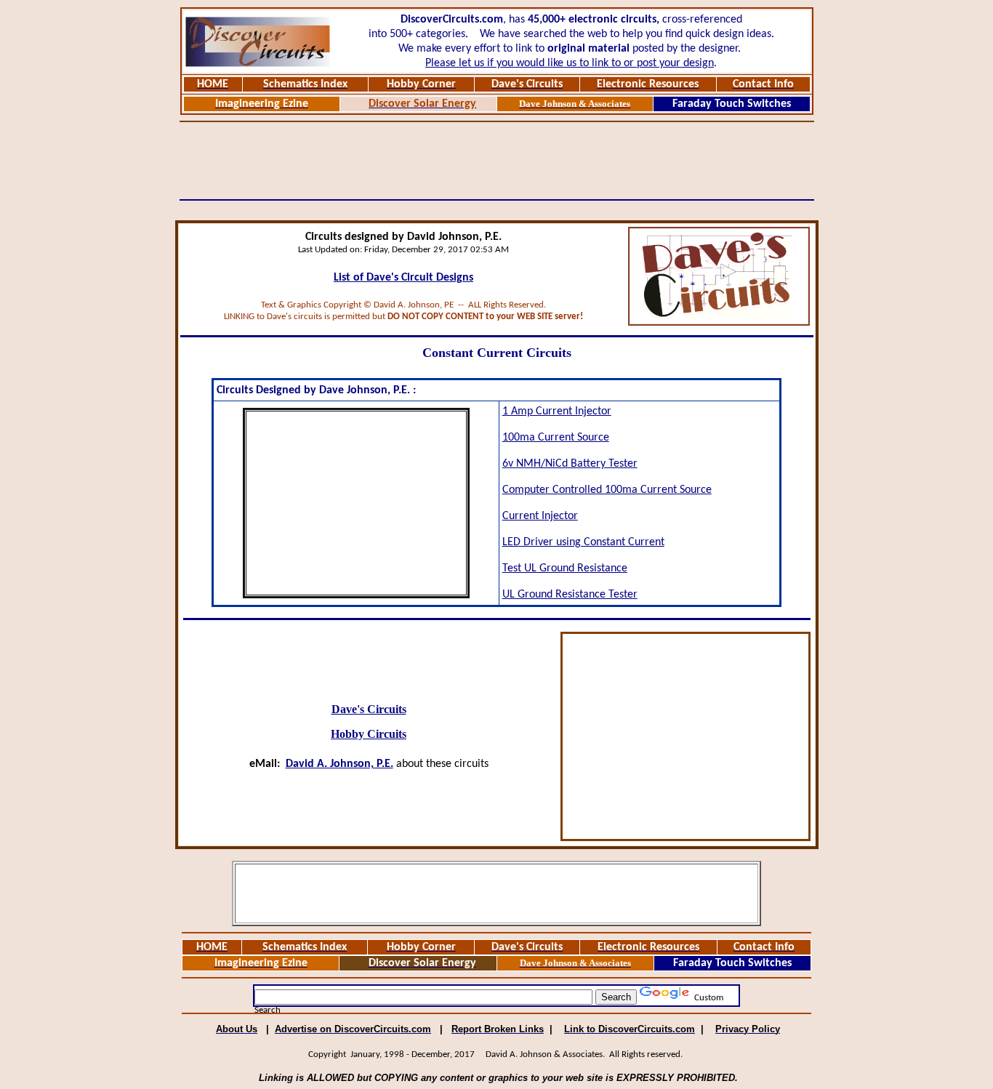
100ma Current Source (555, 437)
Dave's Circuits (368, 709)
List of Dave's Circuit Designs (403, 278)
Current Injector (540, 516)
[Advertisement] (496, 160)
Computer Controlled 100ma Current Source (607, 490)
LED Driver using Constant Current (583, 542)
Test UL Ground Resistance (564, 568)
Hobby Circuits (368, 734)
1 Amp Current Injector (556, 411)
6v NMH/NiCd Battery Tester (570, 464)
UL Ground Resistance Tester (570, 594)
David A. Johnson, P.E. (339, 764)
